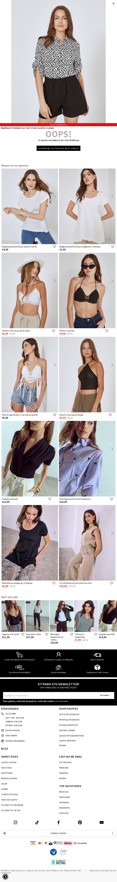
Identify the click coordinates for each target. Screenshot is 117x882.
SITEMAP (62, 745)
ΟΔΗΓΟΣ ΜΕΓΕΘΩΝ (67, 740)
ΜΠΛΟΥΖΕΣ (64, 792)
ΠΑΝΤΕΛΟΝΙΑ (64, 797)
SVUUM (4, 783)
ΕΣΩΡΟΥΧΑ (64, 813)
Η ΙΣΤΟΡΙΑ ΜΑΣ (65, 762)
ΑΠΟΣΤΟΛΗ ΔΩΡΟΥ (9, 799)
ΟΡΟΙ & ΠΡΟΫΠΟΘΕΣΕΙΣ (69, 714)
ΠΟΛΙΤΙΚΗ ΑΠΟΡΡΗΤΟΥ (68, 725)
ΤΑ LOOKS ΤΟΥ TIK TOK (10, 810)
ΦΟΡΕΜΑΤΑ (64, 802)
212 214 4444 (10, 713)
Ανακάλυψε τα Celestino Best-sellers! (58, 148)
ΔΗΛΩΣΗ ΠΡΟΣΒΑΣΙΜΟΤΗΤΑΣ (71, 735)
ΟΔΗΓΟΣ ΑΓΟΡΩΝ (8, 762)
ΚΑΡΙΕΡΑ (62, 778)
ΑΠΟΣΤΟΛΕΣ (6, 767)
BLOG (4, 748)
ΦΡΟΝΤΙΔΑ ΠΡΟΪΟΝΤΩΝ (69, 719)
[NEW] (13, 631)
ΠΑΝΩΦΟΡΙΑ (64, 808)
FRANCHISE (63, 767)
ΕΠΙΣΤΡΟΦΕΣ (7, 773)
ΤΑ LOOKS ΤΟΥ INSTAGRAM (12, 805)
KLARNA (4, 789)
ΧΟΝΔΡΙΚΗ (63, 773)
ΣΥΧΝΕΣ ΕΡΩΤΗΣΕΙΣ (9, 794)
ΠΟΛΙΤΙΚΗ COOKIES (67, 730)
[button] (5, 876)
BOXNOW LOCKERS (9, 778)
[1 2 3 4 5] (58, 63)
